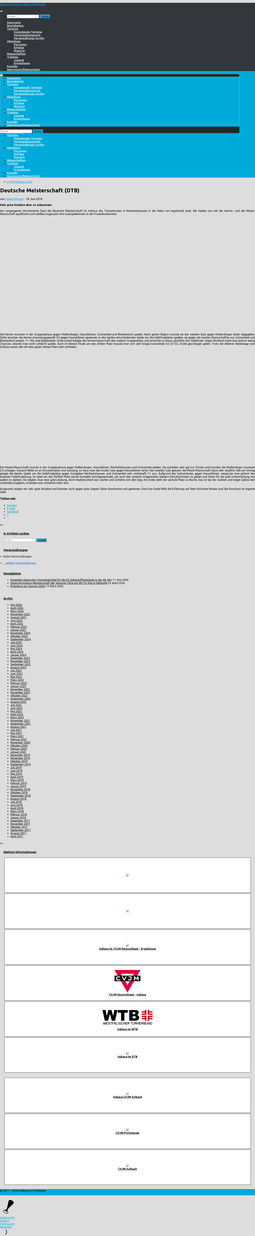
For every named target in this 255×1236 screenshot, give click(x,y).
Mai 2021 (16, 733)
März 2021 (17, 736)
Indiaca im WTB (127, 1029)
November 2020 (20, 742)
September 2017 (20, 830)
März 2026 (17, 611)
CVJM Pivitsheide (127, 1133)
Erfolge (19, 47)
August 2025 (18, 617)
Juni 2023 (16, 673)
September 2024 (20, 639)
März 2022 (17, 717)
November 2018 (20, 789)
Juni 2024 (16, 645)
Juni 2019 (16, 770)
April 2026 (16, 608)
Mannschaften (16, 53)
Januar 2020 (18, 751)
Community (7, 1223)
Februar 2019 (18, 783)
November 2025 (20, 614)
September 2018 (20, 795)
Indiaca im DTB (127, 1056)
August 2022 (18, 701)
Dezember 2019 (20, 755)
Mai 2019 (16, 773)
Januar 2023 (18, 686)
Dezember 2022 (20, 689)
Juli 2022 (16, 705)
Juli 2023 (16, 670)
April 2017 (16, 836)
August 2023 (18, 667)
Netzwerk (6, 1227)
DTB (9, 181)
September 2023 (20, 664)
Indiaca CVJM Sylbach (127, 1097)
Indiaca (4, 1220)
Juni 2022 (16, 708)
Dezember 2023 (20, 658)
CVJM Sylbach (127, 1168)
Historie (19, 50)
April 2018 (16, 808)
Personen (20, 44)
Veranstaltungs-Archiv (29, 38)
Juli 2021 (16, 730)
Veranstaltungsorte (27, 35)
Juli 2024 (16, 642)
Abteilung (13, 41)
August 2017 (18, 833)
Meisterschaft (23, 181)
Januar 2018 (18, 817)
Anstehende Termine (28, 32)
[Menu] (1, 11)
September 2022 (20, 698)
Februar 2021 (18, 739)
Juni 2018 (16, 805)
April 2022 (16, 714)
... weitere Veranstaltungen (19, 563)
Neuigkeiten (15, 25)
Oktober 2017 (19, 827)
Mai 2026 (16, 604)
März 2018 (17, 811)
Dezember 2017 (20, 820)
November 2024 (20, 633)
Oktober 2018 (19, 792)
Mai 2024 (16, 648)
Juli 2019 (16, 767)
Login (3, 1193)
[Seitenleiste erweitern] (1, 524)
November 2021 (20, 720)
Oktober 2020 (19, 745)
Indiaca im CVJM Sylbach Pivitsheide (22, 4)
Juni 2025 (16, 620)
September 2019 (20, 764)
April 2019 (16, 776)
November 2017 (20, 823)
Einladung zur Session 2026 (27, 586)
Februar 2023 (18, 683)
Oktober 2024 (19, 636)
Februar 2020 (18, 748)
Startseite (14, 22)
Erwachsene (22, 63)
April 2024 (16, 651)
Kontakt (12, 66)
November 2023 (20, 661)
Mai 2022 (16, 711)
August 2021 (18, 726)
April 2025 (16, 623)
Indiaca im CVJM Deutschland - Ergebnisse (127, 948)
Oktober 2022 (19, 695)
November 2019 (20, 758)
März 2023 (17, 680)
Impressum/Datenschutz (23, 69)
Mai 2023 (16, 676)
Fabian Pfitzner (14, 199)
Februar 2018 (18, 814)
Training (12, 57)
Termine (12, 28)
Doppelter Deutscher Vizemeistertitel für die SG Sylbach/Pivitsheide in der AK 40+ (61, 579)
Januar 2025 (18, 629)
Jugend (19, 60)
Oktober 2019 (19, 761)
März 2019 (17, 780)
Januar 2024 (18, 654)
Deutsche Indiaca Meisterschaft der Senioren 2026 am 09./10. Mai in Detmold (58, 583)
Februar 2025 (18, 626)
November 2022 (20, 692)
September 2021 (20, 723)
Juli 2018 (16, 801)
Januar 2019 (18, 786)
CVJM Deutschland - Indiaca (127, 994)
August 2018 (18, 798)
